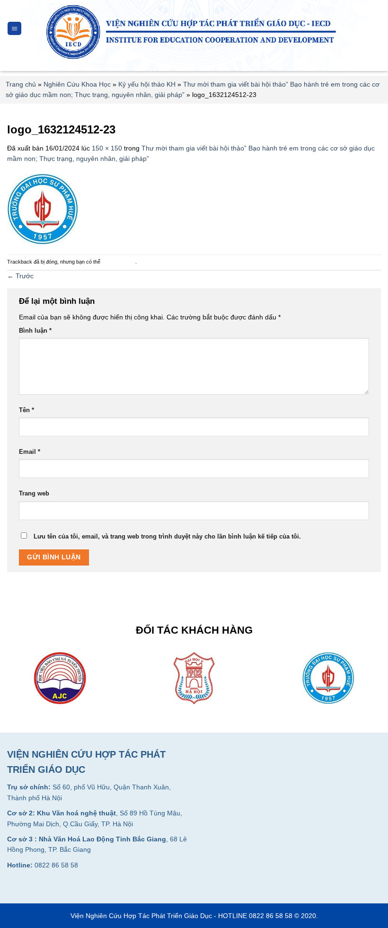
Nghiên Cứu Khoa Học (77, 84)
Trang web (34, 493)
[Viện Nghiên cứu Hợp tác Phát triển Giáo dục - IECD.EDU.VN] (194, 32)
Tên (26, 410)
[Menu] (14, 28)
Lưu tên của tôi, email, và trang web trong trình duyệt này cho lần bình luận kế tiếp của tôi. (167, 536)
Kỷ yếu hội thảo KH (147, 84)
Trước (20, 276)
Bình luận (35, 330)
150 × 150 (107, 148)
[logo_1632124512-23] (42, 208)
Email (29, 452)
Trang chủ (21, 84)
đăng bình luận (118, 262)
